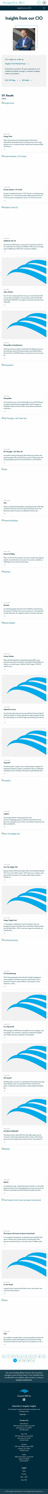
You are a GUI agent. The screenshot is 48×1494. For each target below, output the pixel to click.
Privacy (24, 1474)
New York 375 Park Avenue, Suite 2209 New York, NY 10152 (24, 1436)
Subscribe (23, 1414)
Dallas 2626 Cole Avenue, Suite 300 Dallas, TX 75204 (24, 1457)
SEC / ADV (24, 1477)
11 (19, 1360)
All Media (25, 80)
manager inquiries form (24, 1380)
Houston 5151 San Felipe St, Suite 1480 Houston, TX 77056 (24, 1446)
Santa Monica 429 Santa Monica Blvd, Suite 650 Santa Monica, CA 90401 (24, 1426)
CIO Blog (12, 80)
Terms (24, 1471)
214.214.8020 (24, 1461)
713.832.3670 (24, 1450)
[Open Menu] (44, 3)
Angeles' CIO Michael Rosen (15, 63)
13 (28, 1360)
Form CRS (24, 1480)
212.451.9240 (24, 1440)
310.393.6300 (24, 1430)
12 (24, 1360)
